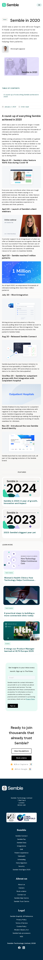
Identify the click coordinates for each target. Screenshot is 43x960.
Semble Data (21, 843)
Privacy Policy (21, 920)
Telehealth (21, 856)
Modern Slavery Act (21, 930)
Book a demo (21, 891)
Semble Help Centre (21, 898)
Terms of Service (22, 923)
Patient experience (21, 853)
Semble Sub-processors (21, 933)
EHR (21, 849)
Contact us (21, 895)
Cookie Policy (21, 926)
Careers (21, 888)
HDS (21, 936)
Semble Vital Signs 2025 (21, 870)
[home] (10, 5)
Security (21, 866)
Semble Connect (22, 836)
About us (21, 884)
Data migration (21, 863)
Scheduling (22, 859)
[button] (39, 5)
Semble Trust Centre (21, 901)
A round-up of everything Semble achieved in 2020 (21, 96)
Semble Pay (21, 839)
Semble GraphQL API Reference (21, 916)
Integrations (21, 846)
